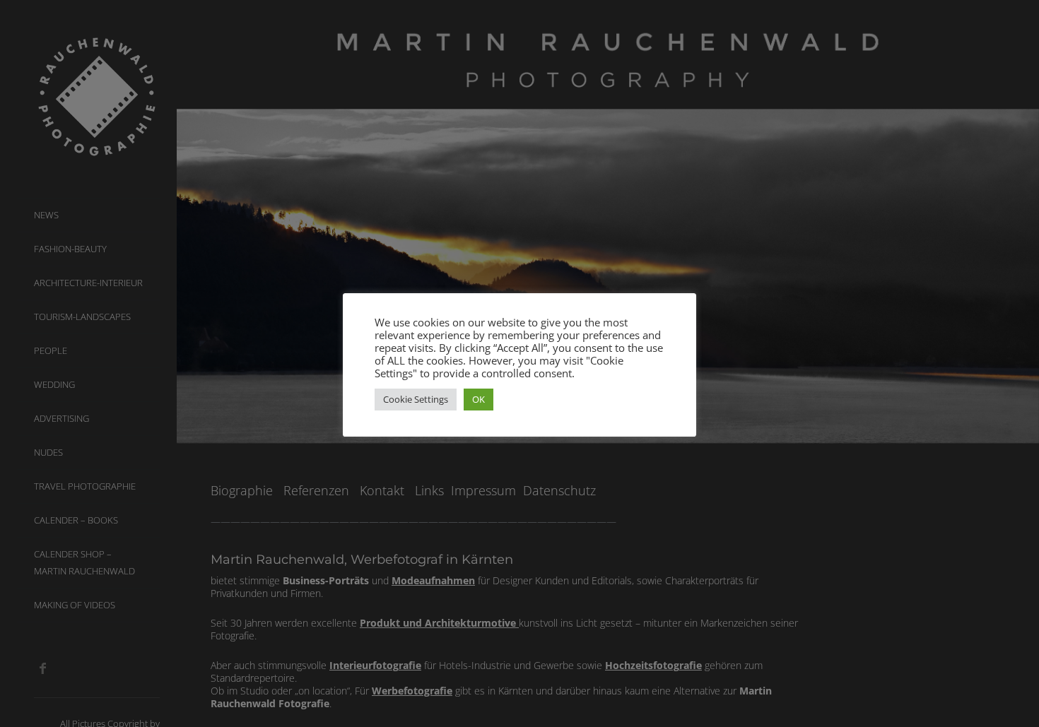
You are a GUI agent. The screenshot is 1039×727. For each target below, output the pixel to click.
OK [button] (478, 399)
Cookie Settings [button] (415, 399)
